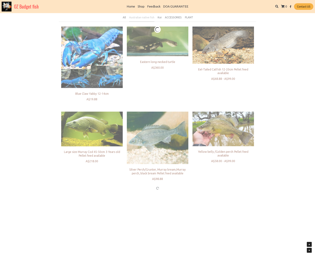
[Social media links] (290, 6)
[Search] (276, 6)
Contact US (303, 6)
